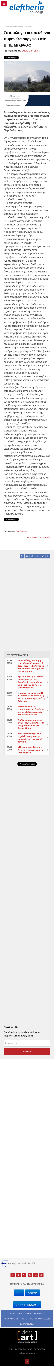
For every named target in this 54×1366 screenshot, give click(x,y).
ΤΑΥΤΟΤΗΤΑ (26, 1319)
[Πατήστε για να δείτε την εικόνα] (27, 76)
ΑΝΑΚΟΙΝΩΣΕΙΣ (42, 1319)
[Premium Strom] (27, 100)
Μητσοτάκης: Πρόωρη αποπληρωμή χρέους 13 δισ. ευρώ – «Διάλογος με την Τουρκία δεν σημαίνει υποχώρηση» (31, 665)
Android (32, 1293)
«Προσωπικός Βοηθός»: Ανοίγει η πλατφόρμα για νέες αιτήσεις (31, 750)
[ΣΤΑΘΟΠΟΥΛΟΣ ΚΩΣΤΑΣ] (27, 1336)
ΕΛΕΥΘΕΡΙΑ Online (31, 51)
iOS (19, 1293)
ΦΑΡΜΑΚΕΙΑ (16, 1313)
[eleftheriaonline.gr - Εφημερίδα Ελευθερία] (27, 8)
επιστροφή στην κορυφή (38, 537)
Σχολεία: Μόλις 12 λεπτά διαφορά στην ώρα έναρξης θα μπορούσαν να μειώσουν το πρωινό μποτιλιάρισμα (30, 682)
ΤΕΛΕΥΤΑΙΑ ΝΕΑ (17, 655)
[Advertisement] (27, 846)
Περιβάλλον (21, 531)
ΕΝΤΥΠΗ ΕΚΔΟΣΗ (27, 1305)
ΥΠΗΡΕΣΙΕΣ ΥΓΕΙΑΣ (34, 1313)
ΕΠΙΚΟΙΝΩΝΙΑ (27, 1324)
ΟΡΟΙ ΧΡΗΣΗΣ (11, 1319)
